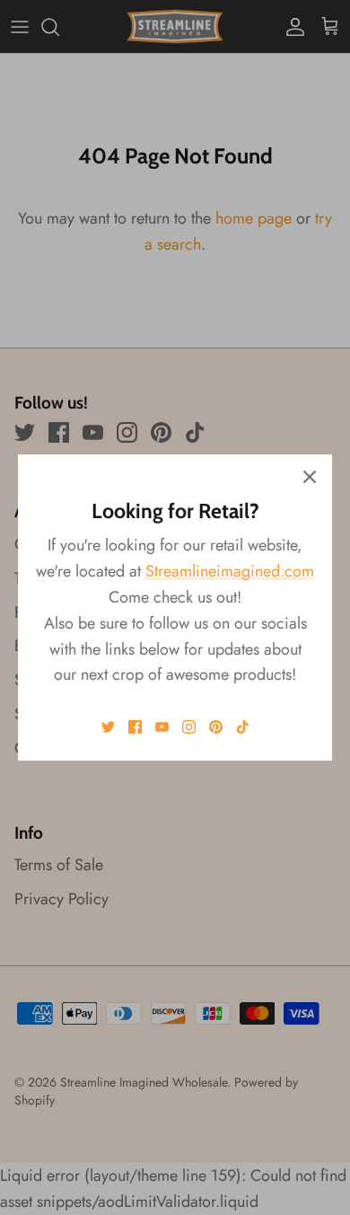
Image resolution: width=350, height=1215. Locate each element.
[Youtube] (162, 727)
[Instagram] (189, 727)
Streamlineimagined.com (229, 571)
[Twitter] (108, 727)
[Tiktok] (242, 727)
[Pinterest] (216, 727)
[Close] (309, 477)
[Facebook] (135, 727)
